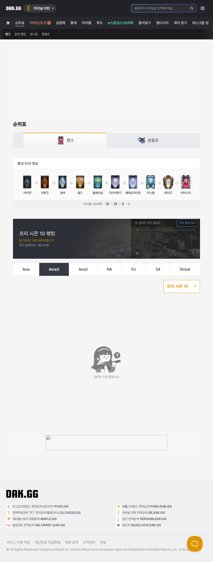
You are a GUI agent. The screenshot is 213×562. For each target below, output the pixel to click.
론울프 (46, 34)
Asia (26, 269)
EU (133, 269)
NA (109, 269)
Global (184, 269)
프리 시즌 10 (177, 286)
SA (158, 269)
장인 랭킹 (20, 34)
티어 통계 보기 (187, 223)
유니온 (34, 34)
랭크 (7, 34)
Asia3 (83, 269)
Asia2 (54, 269)
